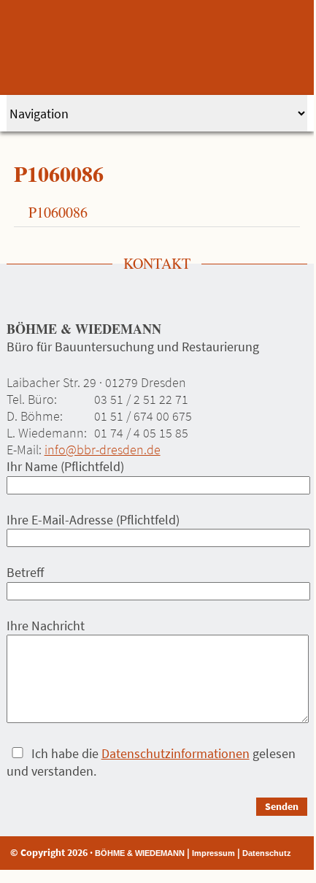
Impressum (213, 853)
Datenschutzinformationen (175, 753)
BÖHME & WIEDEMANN (140, 853)
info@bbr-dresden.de (103, 449)
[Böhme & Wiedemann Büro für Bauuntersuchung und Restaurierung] (158, 47)
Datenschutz (266, 853)
